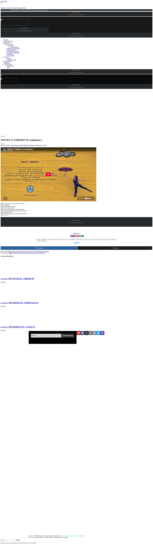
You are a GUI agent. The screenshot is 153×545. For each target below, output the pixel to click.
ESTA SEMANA (8, 41)
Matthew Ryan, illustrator (13, 48)
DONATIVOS (8, 61)
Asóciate (9, 58)
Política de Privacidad (66, 536)
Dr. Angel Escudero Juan (13, 52)
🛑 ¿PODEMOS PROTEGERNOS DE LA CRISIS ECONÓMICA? (27, 253)
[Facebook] (82, 333)
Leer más (3, 282)
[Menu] (1, 75)
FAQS (8, 67)
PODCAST (7, 42)
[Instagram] (86, 333)
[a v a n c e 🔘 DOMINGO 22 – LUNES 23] (16, 323)
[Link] (94, 333)
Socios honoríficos (11, 60)
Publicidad (6, 63)
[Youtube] (78, 333)
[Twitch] (102, 333)
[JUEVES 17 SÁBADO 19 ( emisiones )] (48, 134)
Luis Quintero (10, 45)
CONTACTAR (8, 64)
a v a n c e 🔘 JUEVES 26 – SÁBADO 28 (17, 279)
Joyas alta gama (14, 47)
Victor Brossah (11, 55)
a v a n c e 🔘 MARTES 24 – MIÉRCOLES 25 (19, 303)
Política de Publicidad (78, 536)
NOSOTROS (10, 65)
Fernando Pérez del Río (13, 51)
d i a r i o (3, 136)
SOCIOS (6, 57)
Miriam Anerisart (11, 50)
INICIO (6, 40)
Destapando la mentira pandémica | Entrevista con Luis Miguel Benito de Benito (29, 251)
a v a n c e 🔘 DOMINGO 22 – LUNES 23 (18, 327)
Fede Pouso (10, 54)
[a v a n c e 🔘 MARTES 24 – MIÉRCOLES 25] (16, 299)
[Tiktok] (90, 333)
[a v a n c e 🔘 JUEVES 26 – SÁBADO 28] (16, 275)
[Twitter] (98, 333)
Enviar (17, 540)
